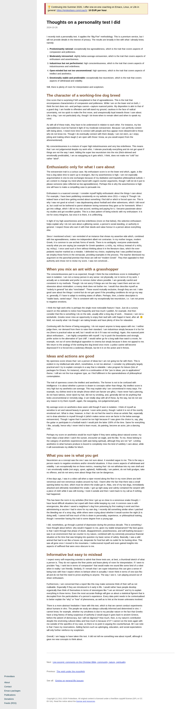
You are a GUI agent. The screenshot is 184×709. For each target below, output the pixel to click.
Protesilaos (9, 676)
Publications (10, 695)
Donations (9, 699)
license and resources (85, 701)
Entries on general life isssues (69, 680)
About (7, 682)
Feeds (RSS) (10, 703)
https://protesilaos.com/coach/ (72, 10)
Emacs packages (12, 691)
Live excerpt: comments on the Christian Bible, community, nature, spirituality (89, 662)
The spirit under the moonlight (71, 671)
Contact (8, 686)
